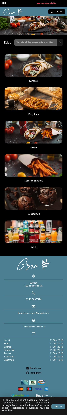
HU (4, 3)
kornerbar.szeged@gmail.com (33, 313)
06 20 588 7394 (33, 299)
